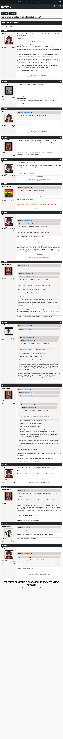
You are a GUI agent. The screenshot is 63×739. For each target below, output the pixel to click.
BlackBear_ (26, 527)
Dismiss (59, 1)
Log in (3, 26)
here (23, 103)
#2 (60, 81)
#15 (60, 545)
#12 (60, 487)
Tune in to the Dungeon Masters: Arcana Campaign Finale (28, 2)
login (36, 582)
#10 (60, 385)
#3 (60, 108)
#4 (60, 137)
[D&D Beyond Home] (6, 6)
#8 (60, 261)
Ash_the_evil (27, 389)
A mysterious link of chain (22, 204)
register (47, 582)
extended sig (39, 78)
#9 (60, 322)
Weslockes (26, 265)
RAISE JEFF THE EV (44, 204)
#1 (60, 30)
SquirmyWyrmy (27, 112)
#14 (60, 523)
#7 (60, 212)
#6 (60, 184)
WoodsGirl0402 (27, 325)
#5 (60, 159)
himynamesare (27, 553)
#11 (60, 464)
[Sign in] (57, 6)
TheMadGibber (27, 220)
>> (31, 112)
